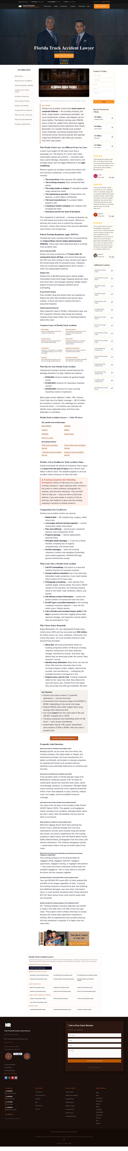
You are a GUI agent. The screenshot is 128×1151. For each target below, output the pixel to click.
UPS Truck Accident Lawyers (61, 998)
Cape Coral (69, 434)
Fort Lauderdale (99, 1098)
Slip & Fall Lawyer (69, 1112)
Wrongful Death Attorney (71, 1116)
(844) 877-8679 (106, 1)
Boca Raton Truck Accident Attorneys (39, 975)
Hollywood (98, 1104)
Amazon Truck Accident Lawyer (38, 998)
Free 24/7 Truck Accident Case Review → (64, 738)
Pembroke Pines (99, 1101)
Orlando (45, 434)
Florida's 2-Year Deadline (22, 105)
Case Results (38, 1098)
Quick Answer (19, 76)
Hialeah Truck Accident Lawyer (61, 987)
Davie (97, 1120)
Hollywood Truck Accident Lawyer (38, 979)
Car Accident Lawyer (70, 1109)
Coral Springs (99, 1109)
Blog (88, 6)
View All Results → (9, 1114)
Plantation (98, 1123)
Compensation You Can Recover (23, 110)
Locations (72, 6)
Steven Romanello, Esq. (40, 1095)
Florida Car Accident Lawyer (84, 1009)
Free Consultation (39, 1105)
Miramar (97, 1106)
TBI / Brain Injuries (70, 1102)
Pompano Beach (99, 1115)
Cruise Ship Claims (69, 1098)
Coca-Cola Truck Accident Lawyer (38, 1002)
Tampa (44, 430)
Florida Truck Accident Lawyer (37, 968)
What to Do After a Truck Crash (23, 115)
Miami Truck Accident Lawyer (37, 987)
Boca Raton (46, 426)
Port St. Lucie (47, 438)
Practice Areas (47, 6)
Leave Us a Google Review (11, 1073)
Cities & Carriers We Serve (22, 101)
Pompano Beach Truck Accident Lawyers (64, 979)
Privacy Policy (59, 1143)
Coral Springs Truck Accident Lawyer (63, 975)
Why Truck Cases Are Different (23, 81)
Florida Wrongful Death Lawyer (38, 1009)
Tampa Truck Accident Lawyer (84, 987)
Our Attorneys (63, 6)
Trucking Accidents (70, 1092)
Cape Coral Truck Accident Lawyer (62, 991)
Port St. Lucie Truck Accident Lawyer (86, 991)
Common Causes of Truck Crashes (22, 91)
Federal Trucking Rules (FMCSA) (24, 85)
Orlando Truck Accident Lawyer (38, 991)
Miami (66, 430)
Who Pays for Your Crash (22, 96)
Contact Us (37, 1109)
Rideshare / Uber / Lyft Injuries (72, 1095)
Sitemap (69, 1143)
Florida (97, 1092)
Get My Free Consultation (94, 1061)
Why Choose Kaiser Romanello (23, 119)
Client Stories (82, 6)
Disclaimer (65, 1143)
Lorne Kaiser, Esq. (39, 1092)
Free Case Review (101, 6)
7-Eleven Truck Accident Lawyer (85, 998)
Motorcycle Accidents (70, 1105)
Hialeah (67, 426)
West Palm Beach (99, 1112)
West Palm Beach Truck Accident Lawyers (85, 979)
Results (56, 6)
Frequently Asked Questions (22, 124)
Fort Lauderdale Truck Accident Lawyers (87, 975)
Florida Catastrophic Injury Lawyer (62, 1009)
